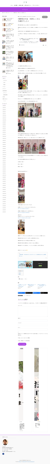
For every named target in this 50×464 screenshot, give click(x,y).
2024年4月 (4, 146)
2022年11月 (4, 175)
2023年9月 (4, 156)
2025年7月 (4, 126)
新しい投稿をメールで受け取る (24, 340)
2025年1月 (4, 134)
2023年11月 (4, 154)
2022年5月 (4, 183)
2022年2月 (4, 189)
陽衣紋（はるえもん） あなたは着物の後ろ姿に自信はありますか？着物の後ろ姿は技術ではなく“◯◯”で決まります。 (10, 64)
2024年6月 (4, 142)
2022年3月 (4, 187)
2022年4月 (4, 185)
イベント (24, 295)
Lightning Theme (24, 461)
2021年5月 (4, 207)
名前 (19, 318)
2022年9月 (4, 177)
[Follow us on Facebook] (3, 454)
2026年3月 (4, 111)
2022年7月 (4, 179)
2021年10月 (4, 197)
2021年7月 (4, 203)
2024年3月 (4, 148)
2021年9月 (4, 199)
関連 (19, 274)
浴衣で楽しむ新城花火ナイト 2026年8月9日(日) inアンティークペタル (42, 285)
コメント (20, 305)
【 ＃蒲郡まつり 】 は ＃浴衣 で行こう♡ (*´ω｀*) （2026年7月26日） (22, 285)
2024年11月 (4, 138)
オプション (5, 92)
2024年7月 (4, 140)
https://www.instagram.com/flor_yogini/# (24, 217)
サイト (19, 327)
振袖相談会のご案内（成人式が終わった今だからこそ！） (10, 71)
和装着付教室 (5, 94)
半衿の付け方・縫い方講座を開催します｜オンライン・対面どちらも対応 (10, 46)
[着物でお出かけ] (36, 384)
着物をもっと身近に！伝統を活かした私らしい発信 (10, 58)
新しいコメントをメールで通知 (24, 337)
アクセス (4, 86)
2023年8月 (4, 158)
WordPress (20, 461)
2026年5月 (4, 109)
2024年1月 (4, 150)
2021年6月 (4, 205)
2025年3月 (4, 130)
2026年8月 (4, 105)
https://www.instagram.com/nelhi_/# (23, 208)
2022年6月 (4, 181)
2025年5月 (4, 128)
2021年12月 (4, 193)
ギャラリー (4, 88)
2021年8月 (4, 201)
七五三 (4, 82)
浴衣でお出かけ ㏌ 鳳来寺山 (37, 424)
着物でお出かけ (29, 295)
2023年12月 (4, 152)
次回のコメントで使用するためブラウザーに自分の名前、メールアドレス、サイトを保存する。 (33, 334)
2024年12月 (4, 136)
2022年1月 (4, 191)
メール (19, 322)
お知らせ (4, 78)
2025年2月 (4, 132)
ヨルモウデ (5, 80)
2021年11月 (4, 195)
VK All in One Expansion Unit (30, 461)
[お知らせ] (21, 384)
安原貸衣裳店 (5, 90)
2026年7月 (4, 107)
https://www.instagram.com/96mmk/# (23, 212)
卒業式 (4, 84)
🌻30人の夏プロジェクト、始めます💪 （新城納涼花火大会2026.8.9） (10, 29)
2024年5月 (4, 144)
